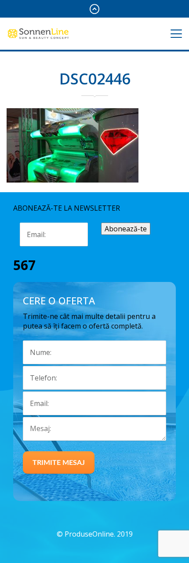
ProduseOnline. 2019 (99, 534)
